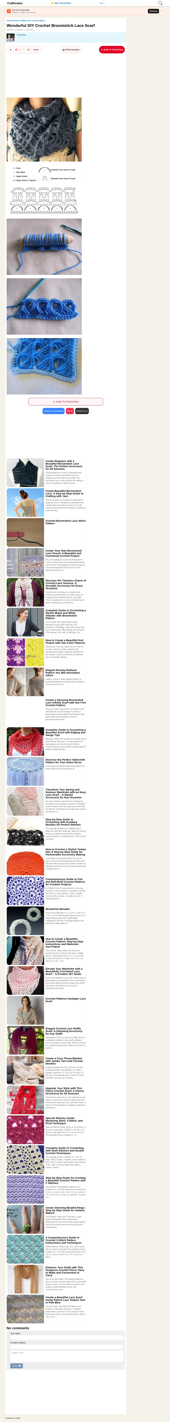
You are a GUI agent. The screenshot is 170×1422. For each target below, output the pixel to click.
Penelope (21, 35)
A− (11, 49)
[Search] (160, 3)
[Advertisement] (66, 75)
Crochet (10, 30)
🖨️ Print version (70, 49)
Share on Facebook (53, 411)
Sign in (102, 3)
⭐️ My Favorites (61, 3)
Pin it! (70, 411)
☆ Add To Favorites (112, 49)
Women (20, 30)
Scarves (30, 30)
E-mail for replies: (18, 1343)
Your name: (15, 1333)
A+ (29, 49)
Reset (36, 49)
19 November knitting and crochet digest (26, 21)
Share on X (82, 411)
